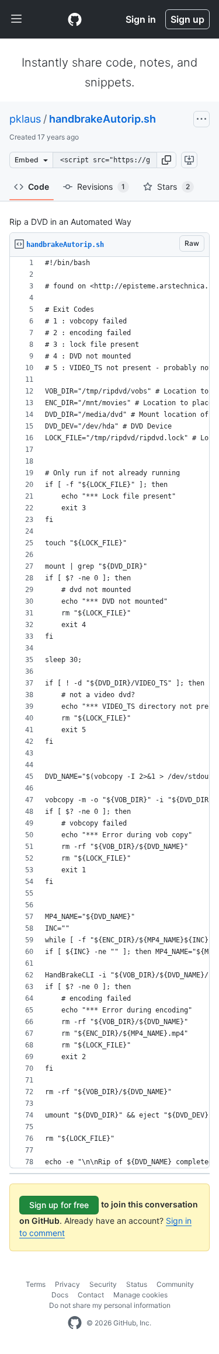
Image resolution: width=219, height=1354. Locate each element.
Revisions (101, 187)
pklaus (25, 119)
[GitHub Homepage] (75, 1323)
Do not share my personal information (110, 1305)
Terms (36, 1284)
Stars (173, 187)
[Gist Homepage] (75, 19)
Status (136, 1284)
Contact (91, 1294)
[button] (166, 160)
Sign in (141, 19)
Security (103, 1284)
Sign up (187, 19)
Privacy (67, 1284)
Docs (59, 1294)
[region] (109, 712)
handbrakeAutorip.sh (102, 119)
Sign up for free (59, 1205)
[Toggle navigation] (16, 19)
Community (175, 1284)
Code (38, 187)
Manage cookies (140, 1294)
